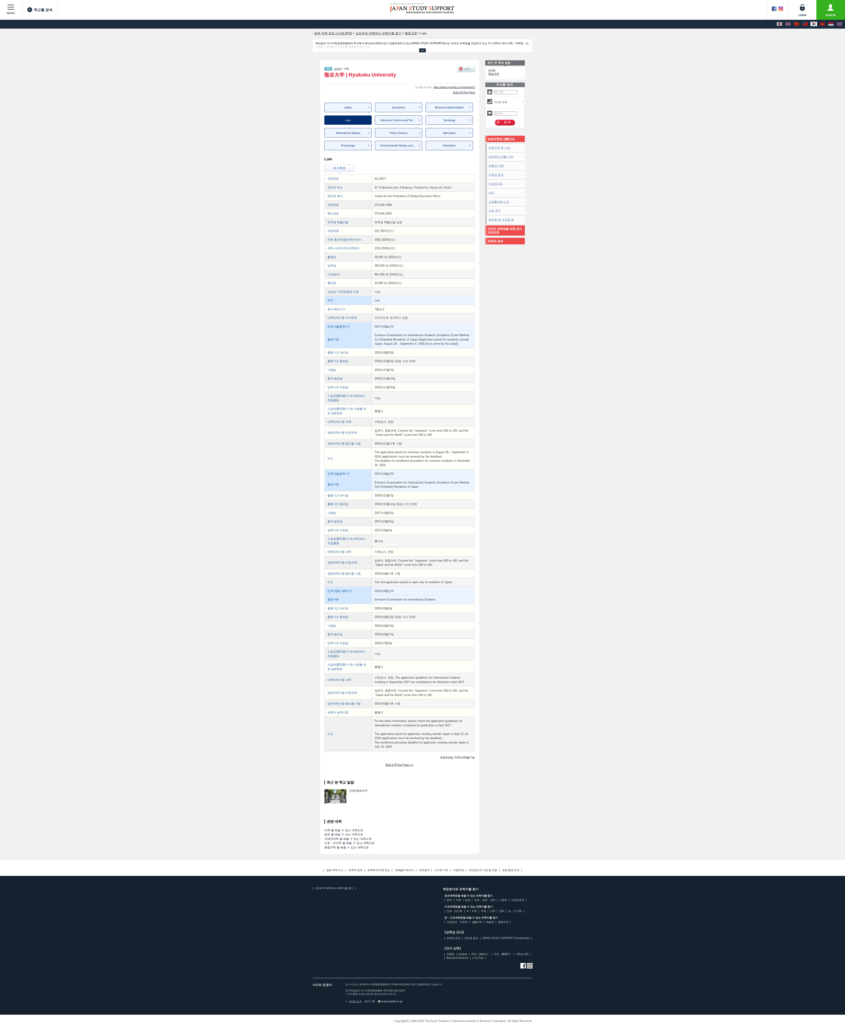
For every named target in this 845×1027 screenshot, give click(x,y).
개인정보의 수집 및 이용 (483, 870)
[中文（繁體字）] (805, 24)
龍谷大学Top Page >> (399, 765)
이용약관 (458, 870)
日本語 (450, 954)
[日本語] (779, 24)
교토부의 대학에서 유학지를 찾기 (333, 888)
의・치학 (471, 911)
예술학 (490, 922)
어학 (458, 900)
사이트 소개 (355, 1001)
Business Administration (449, 107)
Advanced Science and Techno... (400, 120)
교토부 (337, 68)
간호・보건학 (454, 911)
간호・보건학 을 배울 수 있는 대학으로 (349, 843)
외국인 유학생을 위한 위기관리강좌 (505, 230)
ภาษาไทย (477, 957)
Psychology (348, 145)
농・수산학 (515, 911)
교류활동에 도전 (499, 201)
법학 (467, 900)
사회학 (503, 900)
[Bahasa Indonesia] (831, 24)
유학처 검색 (355, 870)
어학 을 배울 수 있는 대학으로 (343, 830)
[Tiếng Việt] (822, 24)
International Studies (348, 133)
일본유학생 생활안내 (501, 139)
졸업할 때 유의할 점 (501, 219)
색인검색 (424, 870)
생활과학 (477, 922)
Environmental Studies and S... (398, 145)
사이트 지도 (441, 870)
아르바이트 (496, 183)
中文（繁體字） (503, 954)
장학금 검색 (495, 241)
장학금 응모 (496, 174)
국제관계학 (517, 900)
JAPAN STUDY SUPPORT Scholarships (506, 938)
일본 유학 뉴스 (335, 870)
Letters (348, 107)
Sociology (449, 120)
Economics (398, 107)
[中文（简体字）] (796, 24)
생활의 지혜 (496, 165)
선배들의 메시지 (404, 870)
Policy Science (399, 133)
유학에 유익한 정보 (378, 870)
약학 (483, 911)
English (462, 954)
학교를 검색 (43, 10)
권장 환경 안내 (510, 870)
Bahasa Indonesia (457, 957)
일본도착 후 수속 (499, 147)
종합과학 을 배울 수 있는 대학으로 (346, 847)
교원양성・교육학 (457, 922)
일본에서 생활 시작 (501, 156)
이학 (492, 911)
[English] (788, 24)
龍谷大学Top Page (464, 92)
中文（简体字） (480, 954)
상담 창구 (495, 210)
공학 (502, 911)
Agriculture (449, 133)
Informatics (449, 145)
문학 (449, 900)
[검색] (505, 123)
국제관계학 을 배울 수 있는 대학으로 (348, 838)
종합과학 (503, 922)
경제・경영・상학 (484, 900)
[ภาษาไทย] (839, 24)
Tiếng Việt (522, 954)
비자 (491, 192)
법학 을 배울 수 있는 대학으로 (343, 834)
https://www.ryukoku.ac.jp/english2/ (454, 87)
